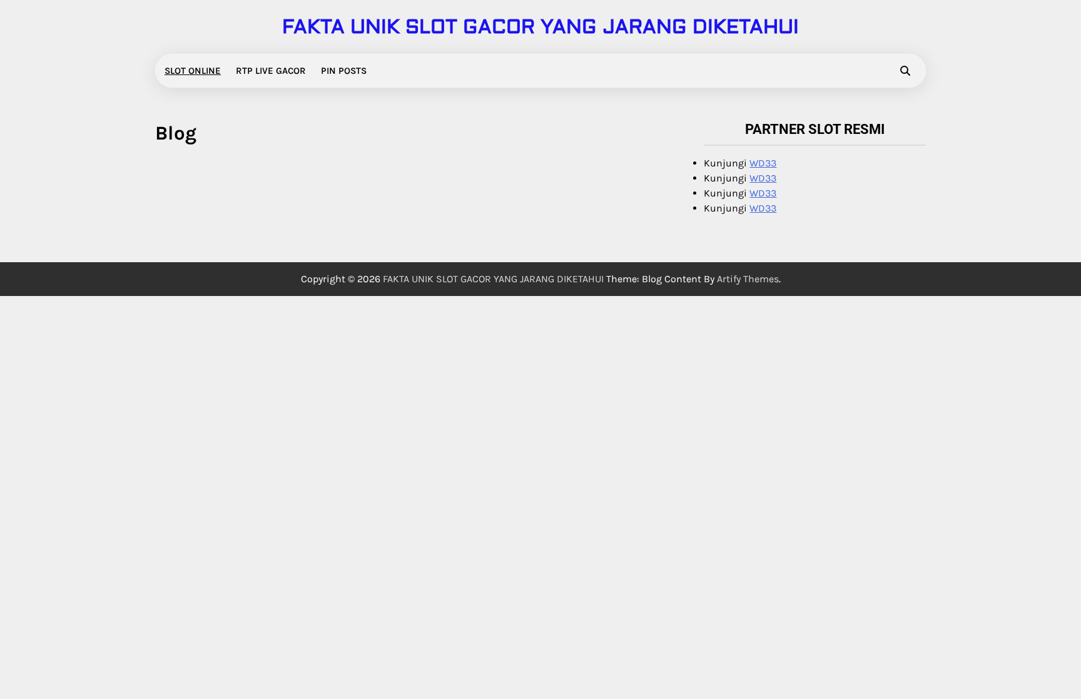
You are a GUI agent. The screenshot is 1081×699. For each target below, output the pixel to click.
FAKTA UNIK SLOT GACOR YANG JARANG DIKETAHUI (540, 27)
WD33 (762, 163)
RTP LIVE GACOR (271, 70)
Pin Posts (344, 70)
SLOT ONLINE (193, 70)
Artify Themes (748, 279)
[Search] (905, 70)
